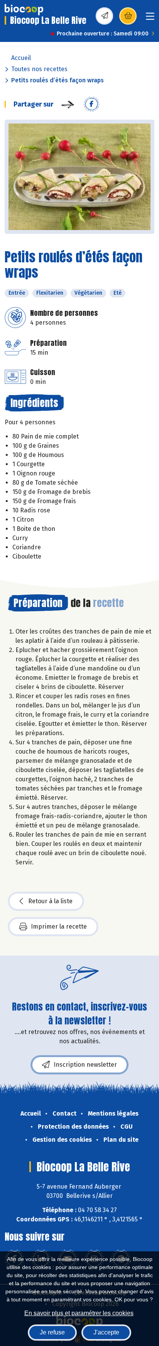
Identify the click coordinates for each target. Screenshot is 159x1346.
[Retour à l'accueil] (24, 9)
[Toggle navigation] (150, 18)
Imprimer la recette (59, 926)
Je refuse (52, 1332)
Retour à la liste (50, 901)
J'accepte (106, 1332)
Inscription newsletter (85, 1064)
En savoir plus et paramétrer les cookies (79, 1313)
